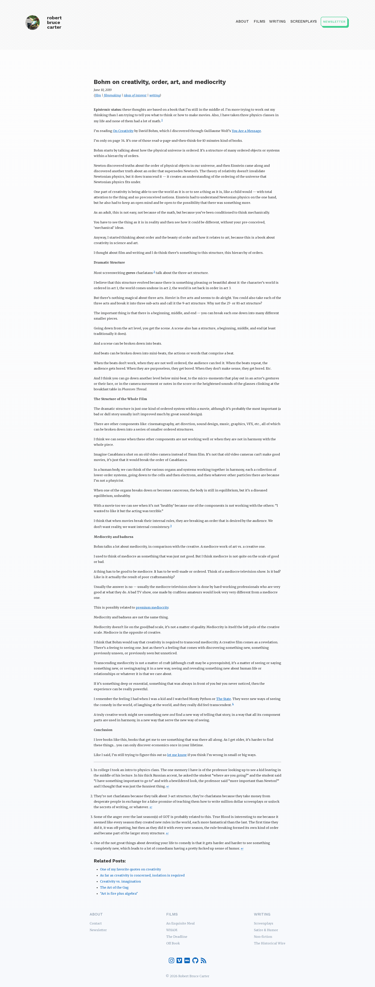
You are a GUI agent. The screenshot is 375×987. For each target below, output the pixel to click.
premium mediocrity (152, 607)
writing (154, 95)
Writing (277, 21)
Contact (96, 923)
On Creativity (123, 131)
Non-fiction (263, 937)
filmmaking (112, 95)
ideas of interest (135, 95)
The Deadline (176, 937)
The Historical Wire (269, 943)
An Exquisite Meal (180, 923)
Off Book (173, 943)
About (242, 21)
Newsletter (98, 930)
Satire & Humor (266, 930)
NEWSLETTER (334, 21)
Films (259, 21)
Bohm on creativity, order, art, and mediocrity (160, 81)
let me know (177, 755)
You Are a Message (246, 131)
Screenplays (303, 21)
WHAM (171, 930)
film (98, 95)
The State (223, 699)
